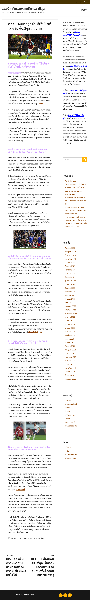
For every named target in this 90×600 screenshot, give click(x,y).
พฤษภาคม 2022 (71, 313)
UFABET (41, 104)
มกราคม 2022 (70, 328)
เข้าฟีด (67, 451)
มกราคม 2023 (70, 284)
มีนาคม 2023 (69, 277)
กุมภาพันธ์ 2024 (71, 259)
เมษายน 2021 (70, 361)
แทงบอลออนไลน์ (71, 426)
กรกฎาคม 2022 (70, 306)
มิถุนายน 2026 (70, 255)
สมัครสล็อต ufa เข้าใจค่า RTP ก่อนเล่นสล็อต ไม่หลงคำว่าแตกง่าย (75, 201)
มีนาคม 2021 (69, 364)
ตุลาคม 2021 (69, 339)
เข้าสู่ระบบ (68, 447)
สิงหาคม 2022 (70, 303)
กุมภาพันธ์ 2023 (70, 281)
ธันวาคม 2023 (70, 266)
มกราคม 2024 (70, 263)
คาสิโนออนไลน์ (70, 415)
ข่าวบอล (67, 411)
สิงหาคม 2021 (70, 346)
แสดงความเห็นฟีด (71, 455)
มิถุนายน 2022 (70, 310)
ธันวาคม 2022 (70, 288)
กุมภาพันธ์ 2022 (71, 324)
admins (13, 538)
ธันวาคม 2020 (70, 375)
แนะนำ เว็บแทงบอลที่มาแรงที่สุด (23, 9)
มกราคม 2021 (70, 372)
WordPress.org (71, 458)
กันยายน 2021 (70, 343)
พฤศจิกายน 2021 (71, 335)
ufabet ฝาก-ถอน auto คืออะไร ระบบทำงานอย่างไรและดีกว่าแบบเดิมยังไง (75, 210)
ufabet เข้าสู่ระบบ (35, 332)
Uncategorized (71, 404)
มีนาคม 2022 (69, 321)
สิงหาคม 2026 (70, 248)
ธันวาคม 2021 (70, 332)
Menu (84, 10)
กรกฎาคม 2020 (70, 379)
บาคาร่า (67, 419)
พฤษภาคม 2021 (71, 357)
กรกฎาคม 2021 (70, 350)
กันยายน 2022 (70, 299)
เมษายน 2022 (70, 317)
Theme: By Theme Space (24, 594)
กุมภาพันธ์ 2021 (70, 368)
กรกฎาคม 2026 (70, 252)
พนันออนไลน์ (40, 538)
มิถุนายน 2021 (70, 353)
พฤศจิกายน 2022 (71, 292)
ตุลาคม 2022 (69, 295)
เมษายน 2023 (70, 273)
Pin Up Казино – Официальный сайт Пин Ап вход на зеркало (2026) (76, 184)
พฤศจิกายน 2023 (71, 270)
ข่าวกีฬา (67, 408)
